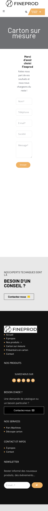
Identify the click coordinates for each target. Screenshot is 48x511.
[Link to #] (14, 380)
